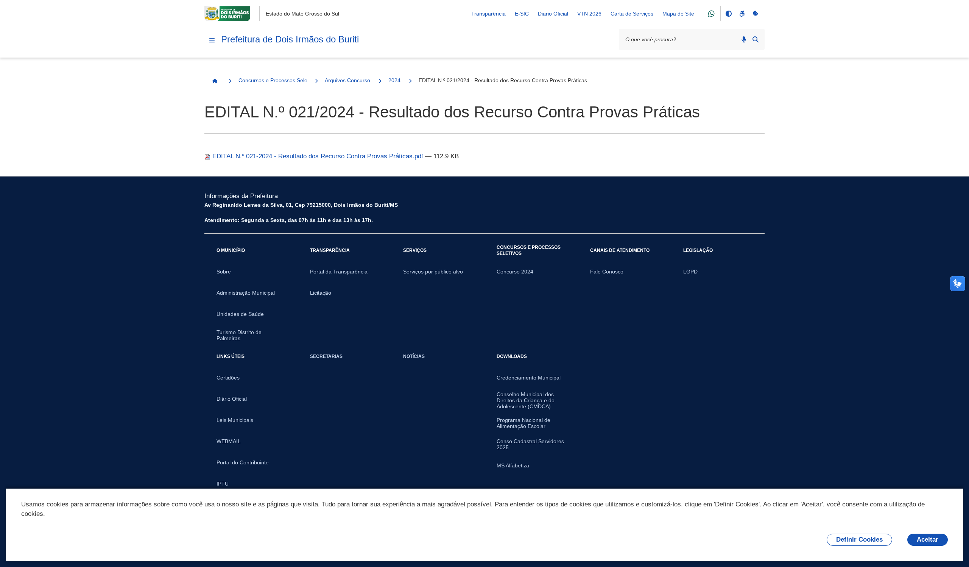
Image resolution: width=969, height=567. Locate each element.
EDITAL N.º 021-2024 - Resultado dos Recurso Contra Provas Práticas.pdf (317, 156)
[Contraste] (728, 14)
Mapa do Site (678, 14)
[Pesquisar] (755, 39)
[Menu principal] (212, 40)
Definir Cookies (859, 539)
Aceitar (927, 539)
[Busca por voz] (744, 39)
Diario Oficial (553, 14)
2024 (394, 80)
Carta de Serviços (632, 14)
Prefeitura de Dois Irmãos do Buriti (290, 39)
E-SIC (522, 14)
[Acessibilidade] (742, 14)
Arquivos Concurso (347, 80)
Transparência (488, 14)
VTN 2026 (589, 14)
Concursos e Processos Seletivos (272, 80)
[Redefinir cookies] (755, 14)
